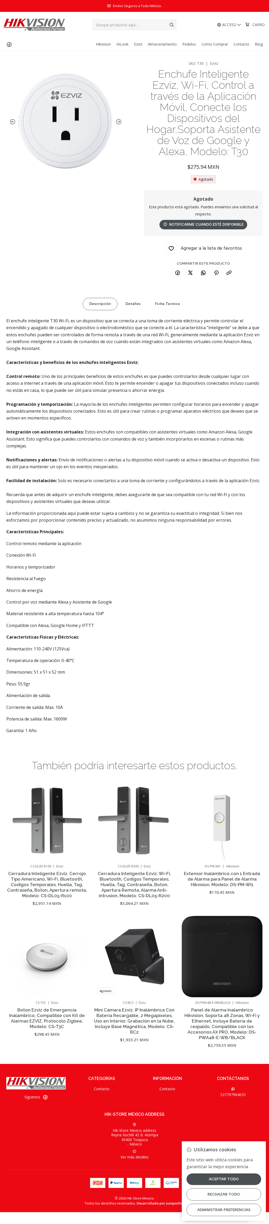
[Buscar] (171, 24)
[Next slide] (120, 122)
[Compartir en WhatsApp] (203, 273)
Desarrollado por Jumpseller (160, 1203)
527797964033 (233, 1094)
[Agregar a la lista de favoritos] (78, 813)
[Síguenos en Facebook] (9, 44)
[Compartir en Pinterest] (216, 273)
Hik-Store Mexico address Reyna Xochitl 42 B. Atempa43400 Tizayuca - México (134, 1137)
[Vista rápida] (78, 827)
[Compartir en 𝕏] (190, 273)
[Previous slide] (11, 122)
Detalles (133, 304)
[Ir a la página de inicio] (34, 24)
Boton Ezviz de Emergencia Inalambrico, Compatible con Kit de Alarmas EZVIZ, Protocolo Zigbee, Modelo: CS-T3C (47, 1018)
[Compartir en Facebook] (177, 273)
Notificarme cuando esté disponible (206, 224)
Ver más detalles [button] (135, 1156)
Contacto (102, 1088)
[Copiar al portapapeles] (229, 273)
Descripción (100, 304)
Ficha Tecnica (167, 304)
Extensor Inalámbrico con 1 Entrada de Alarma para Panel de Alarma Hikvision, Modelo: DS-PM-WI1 (222, 879)
